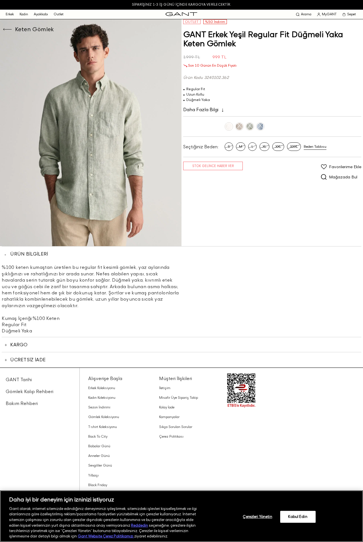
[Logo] (181, 14)
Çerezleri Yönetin (257, 516)
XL (264, 146)
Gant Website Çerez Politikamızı (106, 536)
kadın (24, 14)
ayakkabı (41, 14)
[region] (181, 516)
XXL (278, 146)
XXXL (294, 146)
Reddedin (139, 525)
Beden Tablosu (315, 147)
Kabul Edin (297, 516)
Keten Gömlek (34, 29)
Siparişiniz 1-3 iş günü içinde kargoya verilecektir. (181, 4)
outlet (59, 14)
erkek (10, 14)
